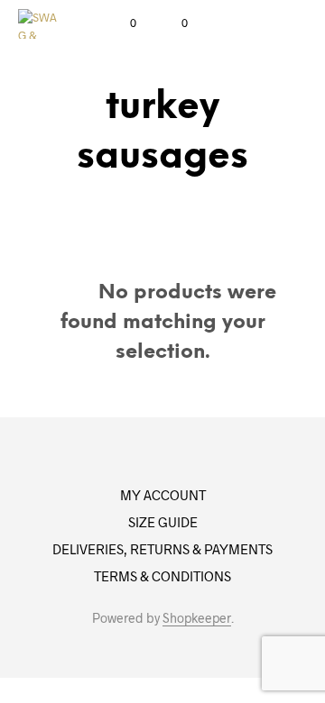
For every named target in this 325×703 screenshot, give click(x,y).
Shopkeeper (196, 618)
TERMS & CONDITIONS (162, 576)
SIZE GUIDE (163, 522)
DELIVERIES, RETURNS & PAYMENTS (162, 549)
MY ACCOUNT (163, 495)
